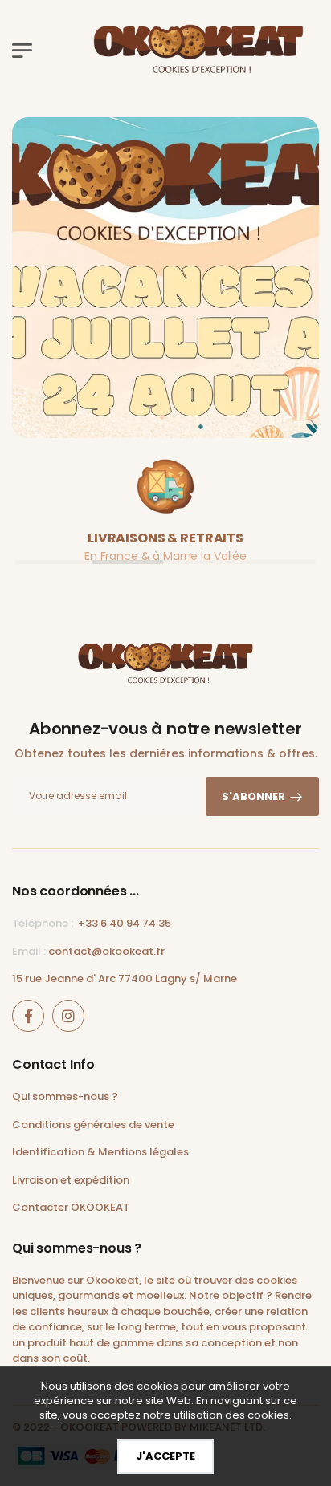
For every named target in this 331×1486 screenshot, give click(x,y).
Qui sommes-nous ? (65, 1096)
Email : (29, 951)
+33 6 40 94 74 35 (124, 923)
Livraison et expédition (70, 1180)
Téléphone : (42, 923)
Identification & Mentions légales (100, 1151)
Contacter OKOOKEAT (70, 1207)
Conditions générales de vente (93, 1124)
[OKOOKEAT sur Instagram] (68, 1016)
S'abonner (253, 796)
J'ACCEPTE (165, 1456)
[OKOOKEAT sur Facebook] (28, 1016)
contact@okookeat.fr (106, 951)
